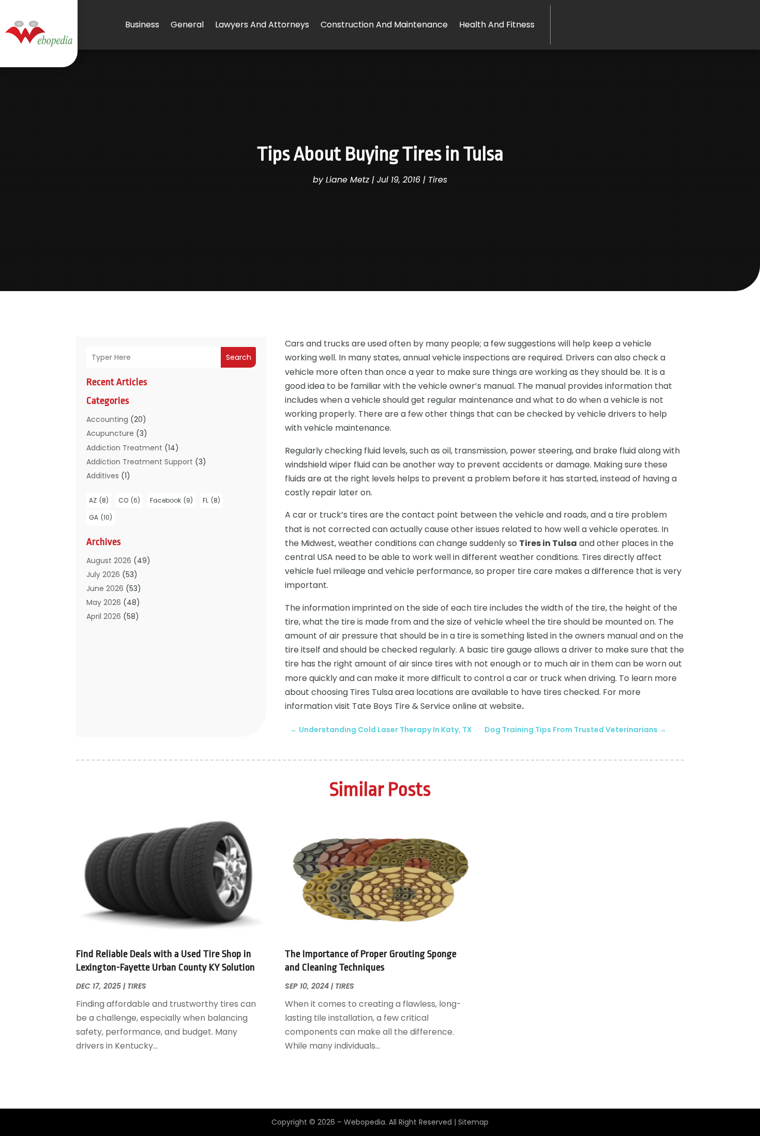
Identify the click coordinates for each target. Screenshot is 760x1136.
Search (238, 357)
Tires (437, 180)
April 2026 (103, 616)
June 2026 (105, 588)
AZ (99, 500)
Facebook (171, 500)
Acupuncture (110, 433)
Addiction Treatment (124, 448)
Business (142, 25)
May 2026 (103, 602)
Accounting (107, 419)
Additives (102, 476)
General (187, 25)
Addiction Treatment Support (139, 462)
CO (129, 500)
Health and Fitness (497, 25)
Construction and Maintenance (384, 25)
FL (211, 500)
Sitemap (473, 1122)
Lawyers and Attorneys (262, 25)
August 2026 (108, 560)
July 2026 (103, 574)
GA (100, 517)
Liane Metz (347, 180)
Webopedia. (365, 1122)
